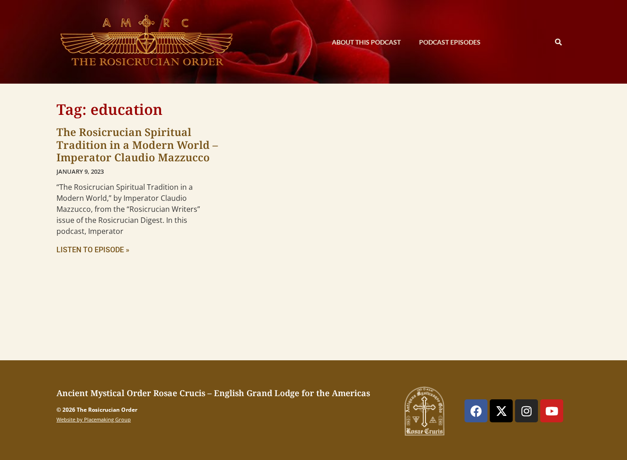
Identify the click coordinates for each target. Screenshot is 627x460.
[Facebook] (476, 410)
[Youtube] (551, 410)
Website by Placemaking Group (93, 419)
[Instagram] (526, 410)
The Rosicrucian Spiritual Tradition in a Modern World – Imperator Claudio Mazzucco (137, 145)
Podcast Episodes (450, 42)
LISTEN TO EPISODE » (92, 249)
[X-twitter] (501, 410)
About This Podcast (366, 42)
